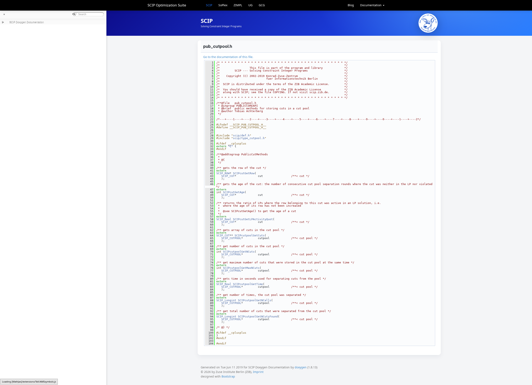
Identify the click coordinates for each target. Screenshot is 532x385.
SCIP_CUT (228, 176)
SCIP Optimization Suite (167, 5)
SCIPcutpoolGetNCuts (239, 251)
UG (250, 5)
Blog (351, 5)
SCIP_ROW (223, 173)
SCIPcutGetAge (234, 192)
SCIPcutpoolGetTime (248, 284)
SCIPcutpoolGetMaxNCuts (241, 267)
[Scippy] (428, 23)
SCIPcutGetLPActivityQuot (253, 219)
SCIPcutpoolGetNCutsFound (258, 316)
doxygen (301, 367)
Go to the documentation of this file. (228, 57)
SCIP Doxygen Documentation (26, 22)
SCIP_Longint (226, 300)
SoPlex (222, 5)
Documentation (371, 5)
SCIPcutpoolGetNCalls (254, 300)
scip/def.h (241, 135)
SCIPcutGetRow (244, 173)
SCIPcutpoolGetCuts (250, 235)
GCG (262, 5)
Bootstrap (228, 376)
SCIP (209, 5)
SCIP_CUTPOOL (231, 238)
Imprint (258, 372)
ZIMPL (238, 5)
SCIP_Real (223, 219)
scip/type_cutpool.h (249, 138)
